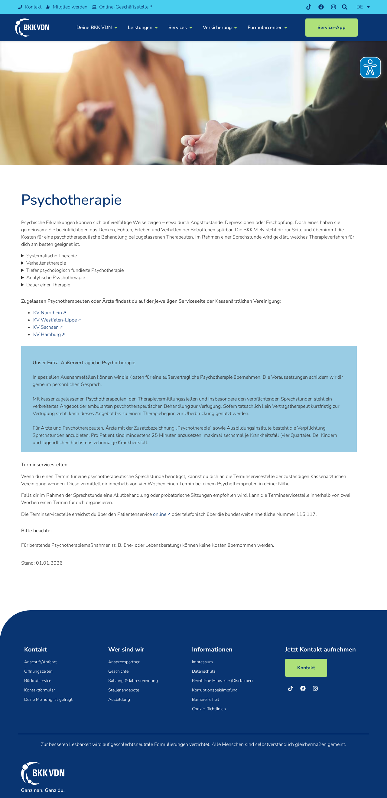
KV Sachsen (46, 327)
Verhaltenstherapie (46, 263)
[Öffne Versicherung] (235, 27)
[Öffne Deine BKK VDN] (115, 27)
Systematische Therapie (51, 255)
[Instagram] (333, 7)
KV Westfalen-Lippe (55, 320)
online (159, 514)
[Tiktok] (308, 7)
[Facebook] (321, 7)
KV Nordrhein (47, 312)
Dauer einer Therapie (48, 285)
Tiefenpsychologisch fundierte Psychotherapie (75, 270)
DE (359, 7)
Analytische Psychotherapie (55, 277)
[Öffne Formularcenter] (285, 27)
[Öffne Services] (190, 27)
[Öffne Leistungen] (156, 27)
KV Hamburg (47, 334)
